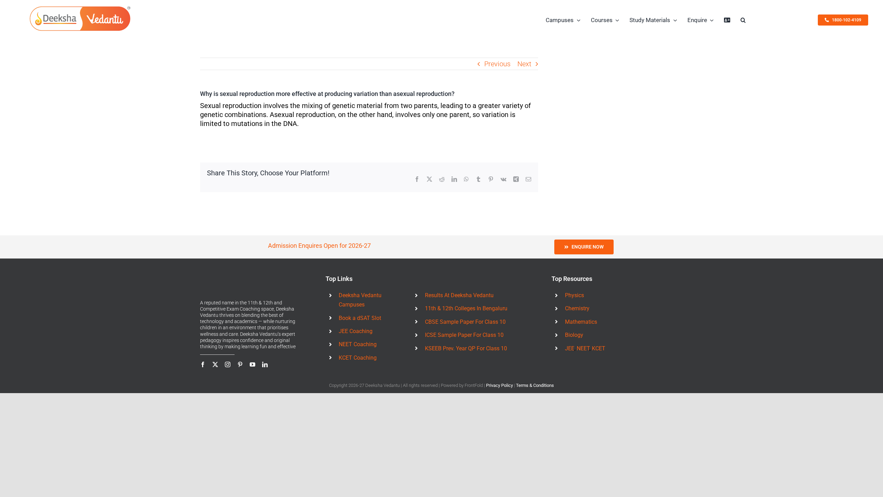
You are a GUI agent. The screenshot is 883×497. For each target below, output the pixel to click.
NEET (583, 348)
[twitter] (215, 364)
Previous (497, 64)
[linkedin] (265, 364)
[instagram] (227, 364)
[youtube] (252, 364)
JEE (569, 348)
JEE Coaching (356, 331)
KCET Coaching (358, 357)
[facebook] (203, 364)
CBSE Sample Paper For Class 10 (465, 322)
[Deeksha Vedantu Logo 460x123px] (80, 8)
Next (524, 64)
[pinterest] (240, 364)
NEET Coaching (358, 344)
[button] (743, 20)
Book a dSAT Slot (360, 318)
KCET (598, 348)
